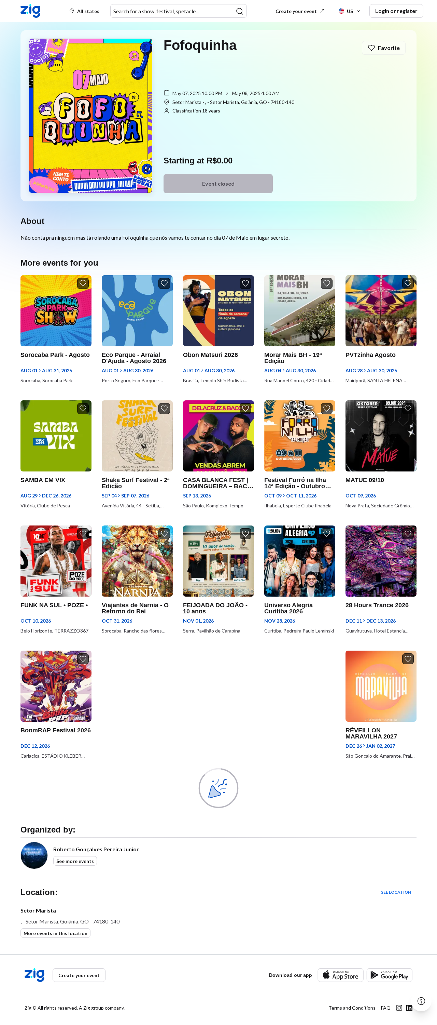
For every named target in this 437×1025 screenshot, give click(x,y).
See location (396, 892)
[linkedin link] (409, 1008)
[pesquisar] (240, 11)
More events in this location (55, 933)
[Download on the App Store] (341, 975)
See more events (75, 861)
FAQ (386, 1008)
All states (88, 11)
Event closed (218, 183)
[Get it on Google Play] (389, 975)
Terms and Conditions (352, 1008)
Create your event (296, 11)
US (350, 11)
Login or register (396, 11)
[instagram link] (399, 1008)
